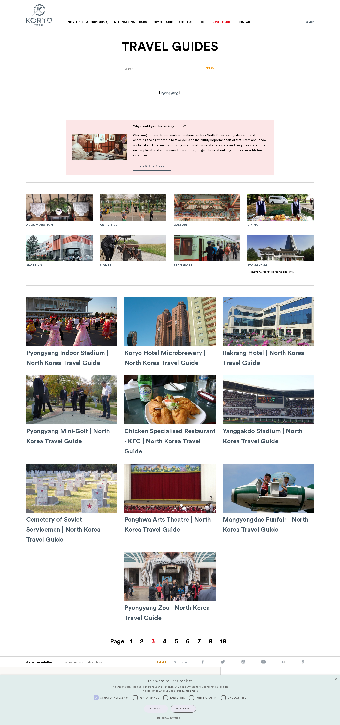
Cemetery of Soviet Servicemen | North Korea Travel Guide (63, 529)
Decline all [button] (183, 708)
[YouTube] (263, 662)
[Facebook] (203, 662)
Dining (253, 225)
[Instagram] (243, 662)
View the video (152, 166)
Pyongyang (169, 93)
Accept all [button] (156, 708)
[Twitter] (223, 662)
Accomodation (39, 225)
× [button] (335, 679)
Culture (181, 225)
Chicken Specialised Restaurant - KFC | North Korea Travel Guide (169, 441)
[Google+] (304, 662)
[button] (170, 718)
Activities (108, 225)
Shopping (34, 265)
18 (223, 641)
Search (211, 68)
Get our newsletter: (39, 662)
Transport (183, 265)
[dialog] (170, 700)
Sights (106, 265)
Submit (161, 662)
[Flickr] (283, 662)
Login (311, 22)
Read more (191, 690)
